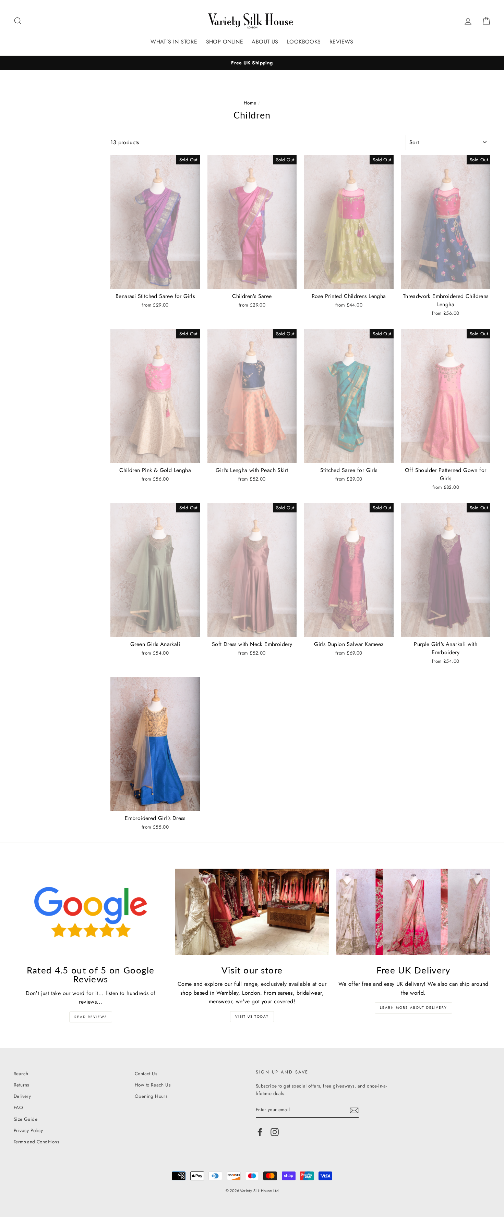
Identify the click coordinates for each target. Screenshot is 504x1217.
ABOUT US (265, 42)
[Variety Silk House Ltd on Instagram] (275, 1132)
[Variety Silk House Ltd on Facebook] (260, 1132)
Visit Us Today (252, 1016)
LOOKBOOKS (304, 42)
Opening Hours (151, 1096)
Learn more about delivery (413, 1007)
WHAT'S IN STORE (174, 42)
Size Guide (25, 1119)
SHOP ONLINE (224, 42)
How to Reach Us (152, 1084)
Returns (21, 1084)
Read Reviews (90, 1016)
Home (250, 102)
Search (21, 1073)
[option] (252, 63)
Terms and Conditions (36, 1141)
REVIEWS (341, 42)
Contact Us (146, 1073)
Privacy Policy (28, 1130)
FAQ (18, 1107)
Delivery (22, 1096)
